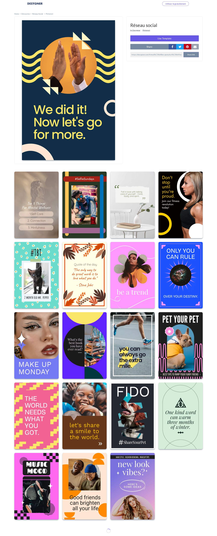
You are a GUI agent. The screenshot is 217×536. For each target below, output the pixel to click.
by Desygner (135, 30)
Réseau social (37, 14)
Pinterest (49, 14)
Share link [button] (191, 54)
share (149, 46)
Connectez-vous (150, 4)
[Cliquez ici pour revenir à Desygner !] (35, 5)
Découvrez (25, 14)
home (16, 14)
